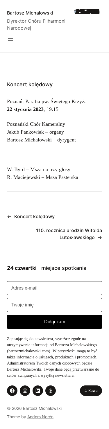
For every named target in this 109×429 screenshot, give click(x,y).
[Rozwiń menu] (10, 39)
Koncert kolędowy (34, 216)
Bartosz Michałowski (30, 13)
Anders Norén (40, 416)
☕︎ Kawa (91, 390)
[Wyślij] (54, 322)
